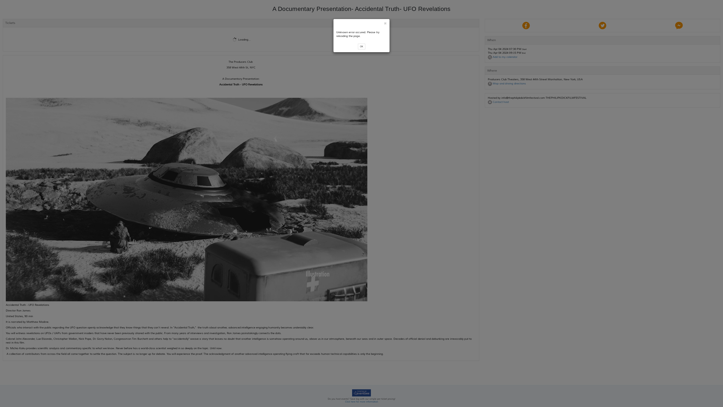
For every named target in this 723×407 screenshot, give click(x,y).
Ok (361, 46)
